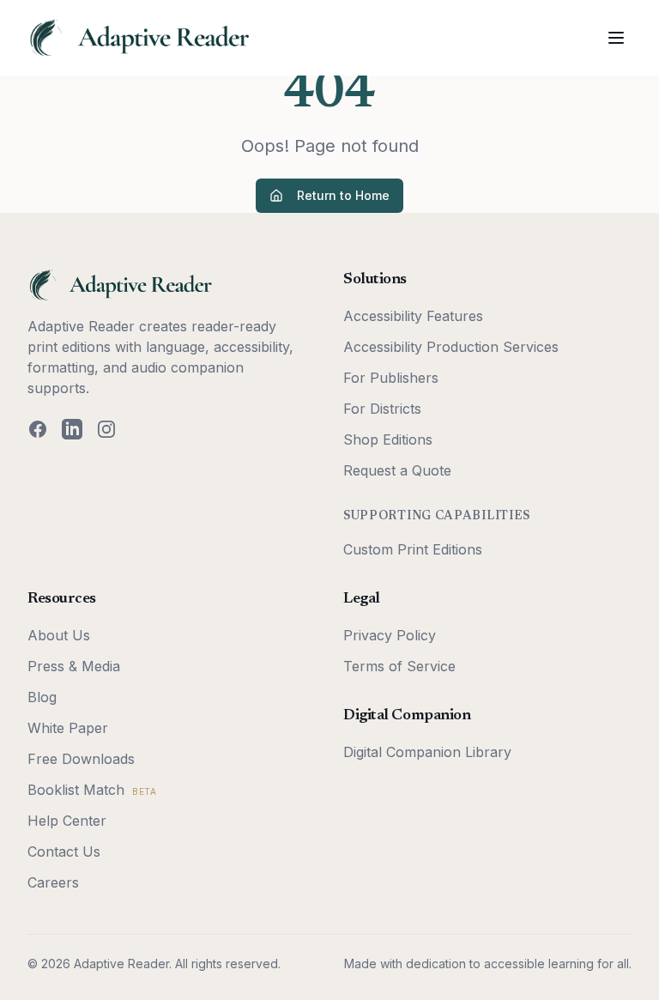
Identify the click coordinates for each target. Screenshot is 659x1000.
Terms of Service (399, 666)
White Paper (67, 727)
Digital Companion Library (427, 752)
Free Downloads (81, 758)
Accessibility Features (413, 315)
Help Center (66, 820)
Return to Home (343, 195)
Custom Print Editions (412, 549)
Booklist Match (91, 789)
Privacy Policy (389, 635)
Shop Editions (387, 439)
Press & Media (73, 666)
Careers (53, 882)
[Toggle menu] (616, 37)
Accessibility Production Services (451, 346)
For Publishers (390, 377)
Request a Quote (397, 470)
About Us (58, 635)
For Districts (382, 408)
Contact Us (63, 851)
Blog (42, 697)
